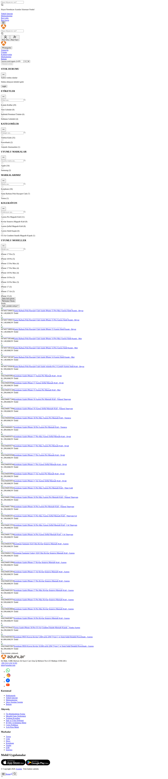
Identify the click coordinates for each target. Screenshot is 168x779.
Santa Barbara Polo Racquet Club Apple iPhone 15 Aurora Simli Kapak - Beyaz (45, 329)
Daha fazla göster (8, 298)
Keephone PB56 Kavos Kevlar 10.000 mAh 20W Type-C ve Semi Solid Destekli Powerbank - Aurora (54, 646)
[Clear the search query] (28, 61)
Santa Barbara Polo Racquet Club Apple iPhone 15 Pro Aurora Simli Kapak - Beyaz (46, 320)
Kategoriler (7, 48)
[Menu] (3, 22)
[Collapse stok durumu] (3, 75)
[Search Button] (14, 774)
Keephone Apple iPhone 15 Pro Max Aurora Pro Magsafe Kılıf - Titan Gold (43, 488)
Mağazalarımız (6, 16)
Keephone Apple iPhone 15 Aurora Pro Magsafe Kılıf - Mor (37, 390)
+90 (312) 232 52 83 (9, 663)
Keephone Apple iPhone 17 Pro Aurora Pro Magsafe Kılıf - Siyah (39, 455)
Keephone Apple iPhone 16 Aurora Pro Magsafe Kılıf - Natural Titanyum (42, 399)
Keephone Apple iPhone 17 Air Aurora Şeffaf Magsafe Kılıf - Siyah (40, 481)
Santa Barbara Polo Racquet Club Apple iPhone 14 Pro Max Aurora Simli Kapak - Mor (48, 339)
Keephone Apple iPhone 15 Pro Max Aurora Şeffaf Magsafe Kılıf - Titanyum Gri (45, 516)
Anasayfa (4, 50)
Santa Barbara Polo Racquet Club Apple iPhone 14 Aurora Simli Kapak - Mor (44, 357)
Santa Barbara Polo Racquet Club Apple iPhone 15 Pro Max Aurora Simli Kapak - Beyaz (48, 311)
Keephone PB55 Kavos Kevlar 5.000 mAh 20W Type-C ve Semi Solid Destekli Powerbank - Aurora (53, 637)
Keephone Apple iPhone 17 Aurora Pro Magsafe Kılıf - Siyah (38, 376)
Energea (9, 750)
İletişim (4, 59)
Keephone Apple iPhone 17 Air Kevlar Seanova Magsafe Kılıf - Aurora (41, 572)
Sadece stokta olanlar (9, 78)
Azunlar (19, 769)
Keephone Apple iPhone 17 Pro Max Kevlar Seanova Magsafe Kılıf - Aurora (44, 590)
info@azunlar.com (8, 665)
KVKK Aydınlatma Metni (16, 723)
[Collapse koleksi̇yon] (3, 209)
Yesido (8, 745)
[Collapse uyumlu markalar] (3, 157)
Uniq (8, 739)
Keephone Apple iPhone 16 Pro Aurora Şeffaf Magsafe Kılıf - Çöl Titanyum (43, 534)
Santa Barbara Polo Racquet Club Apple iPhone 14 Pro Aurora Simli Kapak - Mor (46, 348)
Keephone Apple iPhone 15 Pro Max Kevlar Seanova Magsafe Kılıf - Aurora (44, 600)
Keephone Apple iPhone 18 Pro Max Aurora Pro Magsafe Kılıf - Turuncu (42, 418)
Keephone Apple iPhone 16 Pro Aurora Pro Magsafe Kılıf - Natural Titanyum (44, 507)
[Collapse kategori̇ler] (3, 129)
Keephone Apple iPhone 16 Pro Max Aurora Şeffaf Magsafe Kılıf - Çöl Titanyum (45, 525)
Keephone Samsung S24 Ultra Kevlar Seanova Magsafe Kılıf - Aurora (41, 544)
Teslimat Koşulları (13, 718)
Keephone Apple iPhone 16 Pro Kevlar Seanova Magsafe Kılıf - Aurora (42, 618)
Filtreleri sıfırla (7, 64)
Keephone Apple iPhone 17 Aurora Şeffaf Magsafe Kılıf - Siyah (39, 383)
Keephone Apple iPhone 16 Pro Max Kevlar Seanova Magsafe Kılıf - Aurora (44, 609)
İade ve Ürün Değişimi (15, 720)
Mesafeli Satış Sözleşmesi (16, 716)
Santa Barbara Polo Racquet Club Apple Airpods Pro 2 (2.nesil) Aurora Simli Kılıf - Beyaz (49, 366)
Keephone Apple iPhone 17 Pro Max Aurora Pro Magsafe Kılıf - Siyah (41, 446)
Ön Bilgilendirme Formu (15, 714)
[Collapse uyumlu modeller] (3, 246)
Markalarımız (6, 57)
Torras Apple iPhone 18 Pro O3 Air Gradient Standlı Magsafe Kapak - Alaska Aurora (47, 628)
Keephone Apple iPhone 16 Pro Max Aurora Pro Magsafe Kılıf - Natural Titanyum (46, 497)
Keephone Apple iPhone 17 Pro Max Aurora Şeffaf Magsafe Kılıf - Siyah (42, 436)
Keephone (10, 743)
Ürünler (4, 52)
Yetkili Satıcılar (7, 14)
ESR (8, 748)
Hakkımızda (10, 695)
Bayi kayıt (5, 20)
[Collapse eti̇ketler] (3, 97)
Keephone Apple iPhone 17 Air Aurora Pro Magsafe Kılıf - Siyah (39, 474)
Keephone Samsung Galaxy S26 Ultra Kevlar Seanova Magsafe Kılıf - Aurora (44, 553)
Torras (8, 737)
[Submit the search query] (25, 61)
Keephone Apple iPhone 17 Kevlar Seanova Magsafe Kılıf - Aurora (40, 562)
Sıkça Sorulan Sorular (14, 702)
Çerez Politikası (12, 725)
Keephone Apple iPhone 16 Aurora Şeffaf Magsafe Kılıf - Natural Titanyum (43, 409)
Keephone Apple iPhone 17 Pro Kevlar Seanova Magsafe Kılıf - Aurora (42, 581)
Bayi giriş (4, 18)
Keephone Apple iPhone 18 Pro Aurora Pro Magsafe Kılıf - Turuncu (40, 427)
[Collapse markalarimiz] (3, 181)
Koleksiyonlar (6, 55)
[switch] (4, 86)
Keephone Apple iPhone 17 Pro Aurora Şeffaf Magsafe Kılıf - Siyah (40, 464)
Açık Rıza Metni (12, 727)
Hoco (8, 741)
